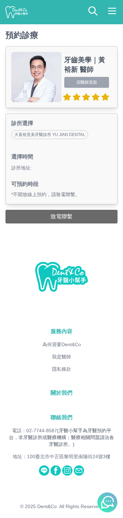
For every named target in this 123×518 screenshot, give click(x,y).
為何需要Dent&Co (61, 344)
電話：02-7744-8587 (34, 430)
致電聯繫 (61, 216)
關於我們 (61, 393)
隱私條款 (61, 369)
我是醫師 (61, 356)
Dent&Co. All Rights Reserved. (70, 506)
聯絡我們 (61, 417)
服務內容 (61, 331)
